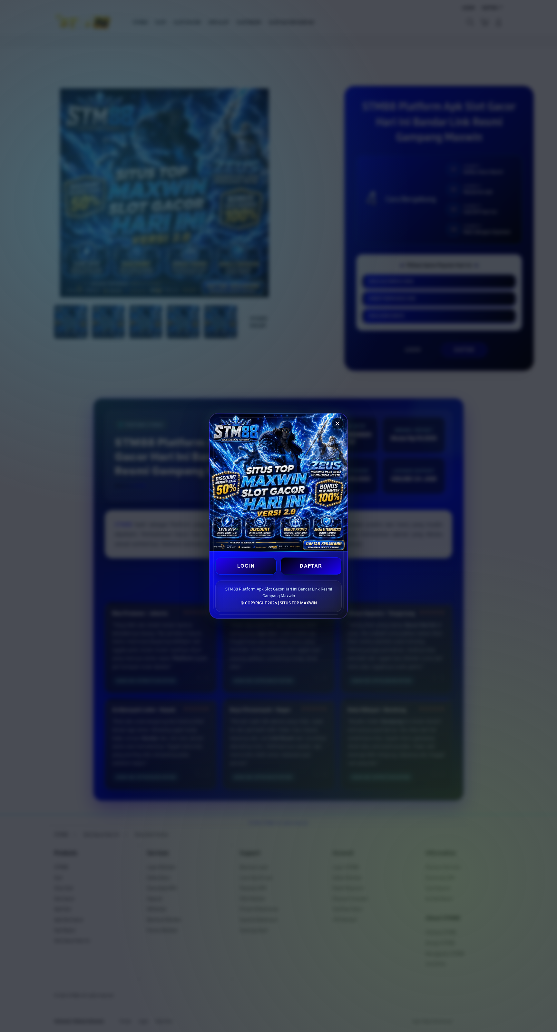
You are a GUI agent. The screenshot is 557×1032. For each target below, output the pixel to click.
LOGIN (246, 566)
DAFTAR (311, 566)
